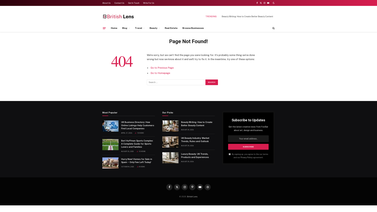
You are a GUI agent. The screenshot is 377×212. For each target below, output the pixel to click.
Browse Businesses (193, 28)
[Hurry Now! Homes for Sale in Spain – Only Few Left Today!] (110, 163)
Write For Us (148, 3)
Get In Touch (133, 3)
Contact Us (119, 3)
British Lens (192, 197)
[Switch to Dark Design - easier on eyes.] (273, 3)
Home (114, 28)
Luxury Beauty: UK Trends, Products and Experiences (195, 155)
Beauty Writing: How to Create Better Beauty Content (247, 16)
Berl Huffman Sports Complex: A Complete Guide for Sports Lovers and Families (137, 143)
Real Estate (171, 28)
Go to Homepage (160, 73)
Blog (124, 28)
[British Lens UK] (118, 16)
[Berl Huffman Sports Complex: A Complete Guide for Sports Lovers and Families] (110, 144)
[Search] (273, 28)
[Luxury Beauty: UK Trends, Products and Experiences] (170, 157)
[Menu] (104, 28)
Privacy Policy (247, 157)
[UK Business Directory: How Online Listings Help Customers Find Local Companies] (110, 126)
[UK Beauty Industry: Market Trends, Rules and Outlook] (170, 142)
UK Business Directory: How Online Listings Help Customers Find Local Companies (137, 125)
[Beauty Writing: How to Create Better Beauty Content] (170, 126)
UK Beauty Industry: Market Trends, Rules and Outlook (195, 140)
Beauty (153, 28)
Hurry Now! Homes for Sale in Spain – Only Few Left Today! (136, 161)
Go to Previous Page (162, 67)
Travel (138, 28)
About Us (106, 3)
